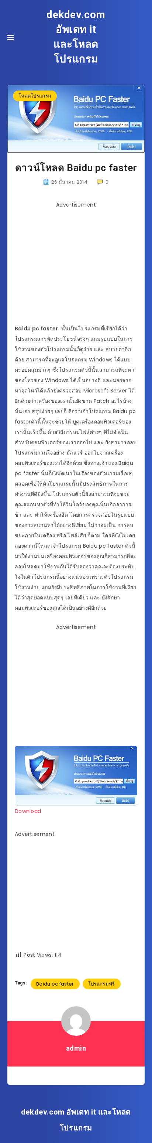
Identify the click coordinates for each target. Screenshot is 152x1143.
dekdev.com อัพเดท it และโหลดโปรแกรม (76, 36)
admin (76, 1048)
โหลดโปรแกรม (34, 95)
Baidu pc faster (55, 983)
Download (28, 811)
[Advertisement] (77, 263)
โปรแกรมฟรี (101, 983)
